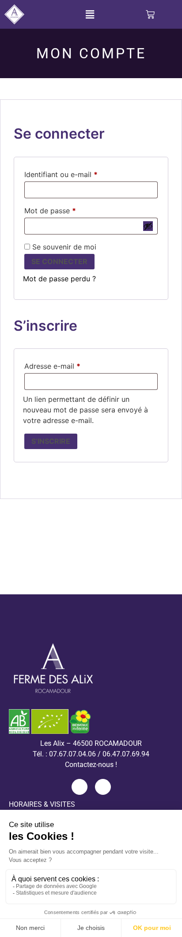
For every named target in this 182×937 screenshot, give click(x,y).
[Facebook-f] (79, 787)
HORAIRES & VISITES (42, 804)
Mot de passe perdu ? (59, 278)
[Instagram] (103, 787)
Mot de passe (68, 209)
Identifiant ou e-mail (79, 173)
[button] (90, 14)
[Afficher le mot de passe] (148, 226)
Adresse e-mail (70, 364)
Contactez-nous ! (91, 764)
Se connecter (59, 261)
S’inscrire (50, 441)
